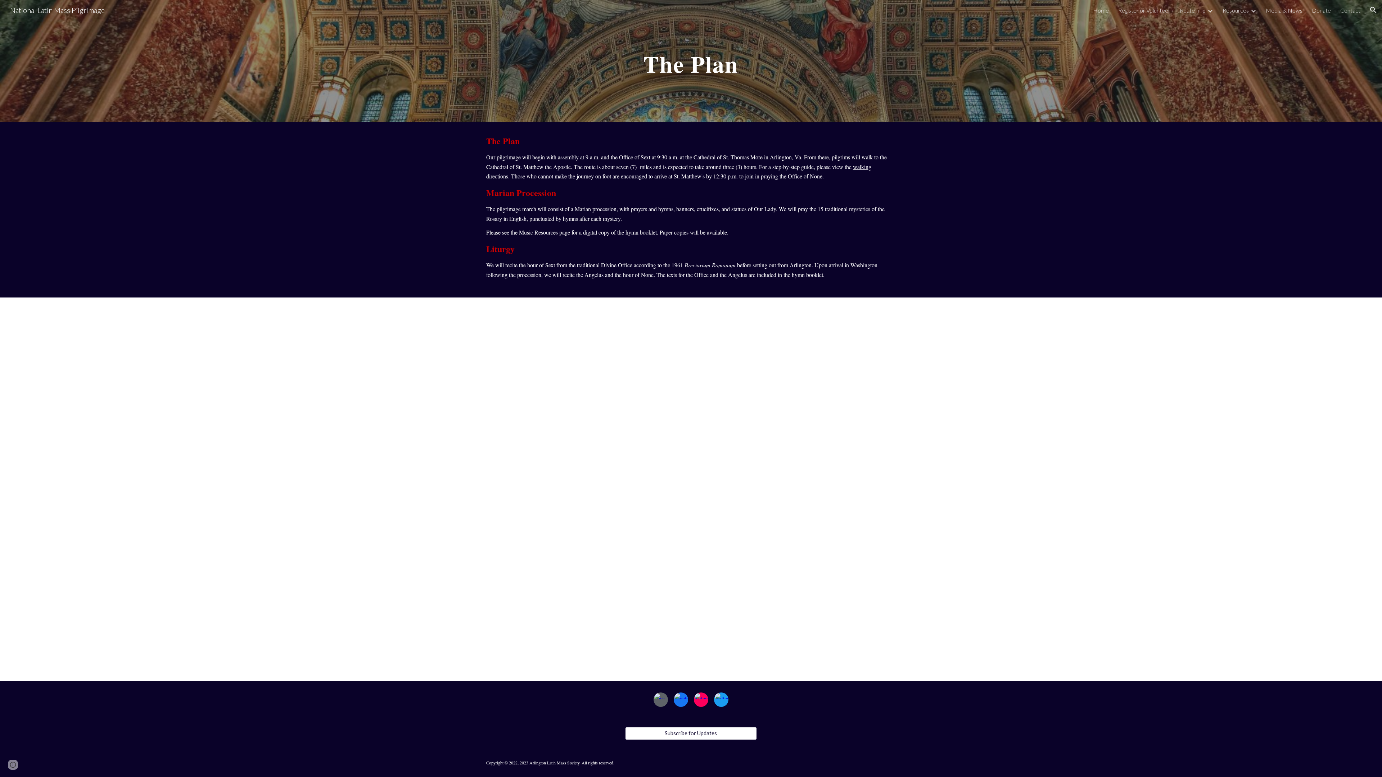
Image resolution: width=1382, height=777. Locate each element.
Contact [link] (1350, 10)
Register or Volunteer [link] (1144, 10)
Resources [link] (1236, 10)
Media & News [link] (1284, 10)
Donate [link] (1321, 10)
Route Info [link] (1193, 10)
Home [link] (1101, 10)
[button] (1373, 10)
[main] (691, 61)
